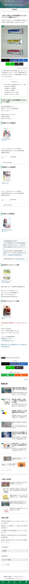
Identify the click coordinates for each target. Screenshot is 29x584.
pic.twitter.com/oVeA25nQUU (15, 254)
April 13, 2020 (20, 258)
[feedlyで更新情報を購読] (7, 375)
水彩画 (4, 357)
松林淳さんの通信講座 (10, 90)
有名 (13, 357)
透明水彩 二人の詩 (5, 183)
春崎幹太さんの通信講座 (10, 86)
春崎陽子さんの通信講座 (10, 88)
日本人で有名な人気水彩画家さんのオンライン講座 (15, 84)
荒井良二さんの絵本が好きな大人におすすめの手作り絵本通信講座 (14, 536)
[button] (19, 64)
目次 (13, 81)
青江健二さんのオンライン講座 (11, 94)
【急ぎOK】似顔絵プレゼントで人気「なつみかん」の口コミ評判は (14, 522)
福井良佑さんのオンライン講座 (11, 92)
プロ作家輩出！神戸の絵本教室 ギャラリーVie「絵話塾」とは (14, 531)
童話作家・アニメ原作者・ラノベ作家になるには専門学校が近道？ (14, 526)
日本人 (8, 357)
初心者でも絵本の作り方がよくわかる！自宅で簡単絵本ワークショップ (14, 541)
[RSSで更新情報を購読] (21, 375)
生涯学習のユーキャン (8, 340)
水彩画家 (17, 357)
